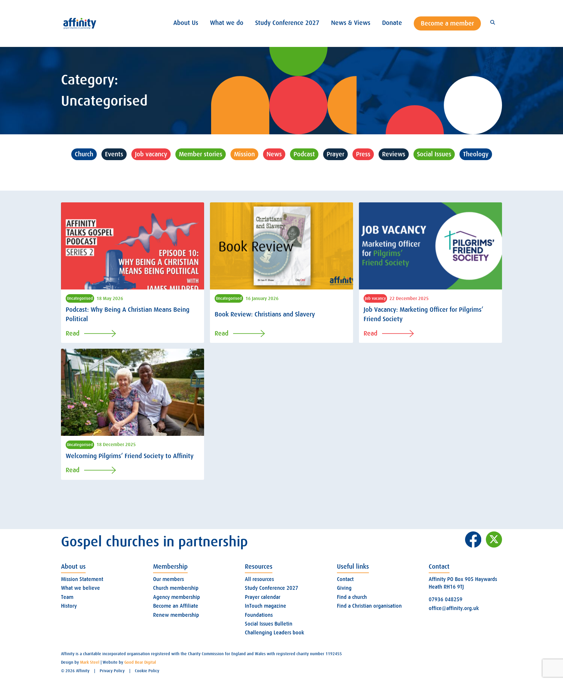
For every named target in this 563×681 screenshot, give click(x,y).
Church (84, 154)
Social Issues (434, 154)
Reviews (393, 154)
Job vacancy (151, 154)
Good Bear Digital (140, 662)
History (69, 606)
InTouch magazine (265, 606)
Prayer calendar (262, 597)
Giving (344, 588)
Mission (244, 154)
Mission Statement (82, 579)
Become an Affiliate (175, 606)
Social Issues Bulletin (268, 624)
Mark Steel (89, 662)
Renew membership (176, 615)
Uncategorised (281, 170)
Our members (168, 579)
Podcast (304, 154)
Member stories (200, 154)
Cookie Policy (147, 670)
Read (72, 333)
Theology (476, 154)
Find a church (352, 597)
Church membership (176, 588)
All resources (259, 579)
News (274, 154)
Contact (345, 579)
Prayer (335, 154)
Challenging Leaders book (274, 633)
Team (67, 597)
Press (363, 154)
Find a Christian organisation (369, 606)
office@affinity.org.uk (454, 608)
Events (114, 154)
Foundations (259, 615)
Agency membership (176, 597)
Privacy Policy (112, 670)
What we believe (80, 588)
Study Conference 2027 (271, 588)
